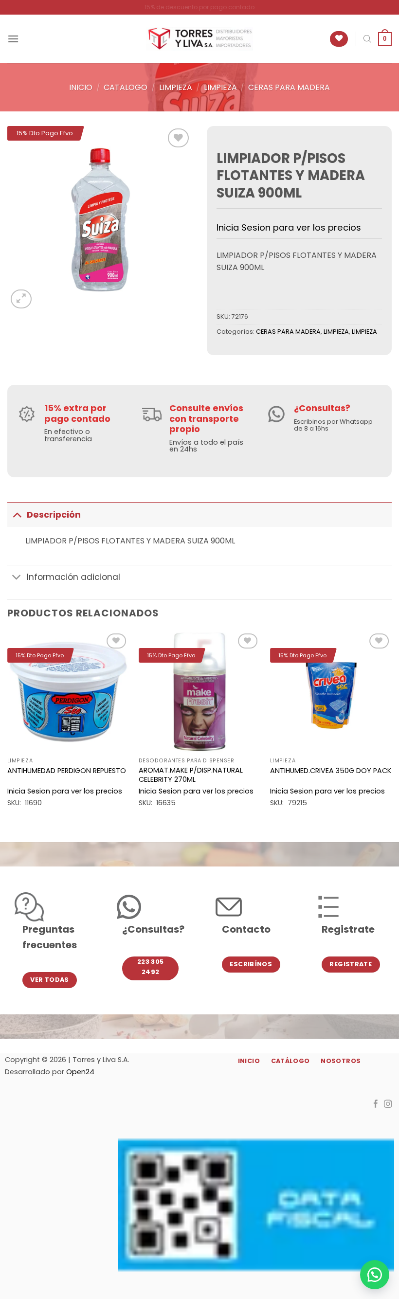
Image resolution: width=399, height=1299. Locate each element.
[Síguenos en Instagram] (388, 1104)
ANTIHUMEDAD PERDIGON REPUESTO (66, 771)
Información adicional (73, 577)
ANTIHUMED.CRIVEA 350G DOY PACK (330, 771)
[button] (13, 39)
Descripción (54, 515)
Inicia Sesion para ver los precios (289, 227)
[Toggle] (16, 514)
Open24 (80, 1072)
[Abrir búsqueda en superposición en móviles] (367, 39)
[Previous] (7, 728)
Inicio (80, 87)
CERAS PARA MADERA (289, 87)
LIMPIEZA (175, 87)
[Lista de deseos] (339, 39)
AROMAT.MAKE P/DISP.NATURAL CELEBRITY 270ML (191, 775)
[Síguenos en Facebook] (376, 1104)
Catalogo (125, 87)
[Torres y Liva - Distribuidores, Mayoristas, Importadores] (199, 39)
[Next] (391, 728)
